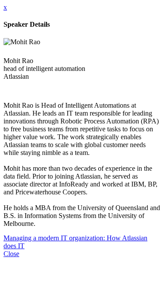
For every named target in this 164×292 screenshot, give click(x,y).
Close (11, 253)
